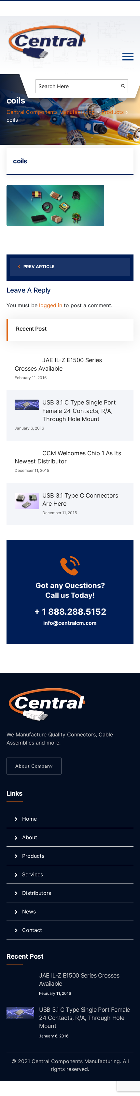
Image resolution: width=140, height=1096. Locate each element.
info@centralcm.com (70, 623)
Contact (32, 930)
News (29, 911)
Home (29, 818)
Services (32, 874)
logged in (50, 305)
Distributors (36, 893)
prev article (38, 266)
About (29, 837)
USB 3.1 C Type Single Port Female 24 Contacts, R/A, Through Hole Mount (79, 410)
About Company (34, 766)
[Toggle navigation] (127, 57)
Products (33, 856)
